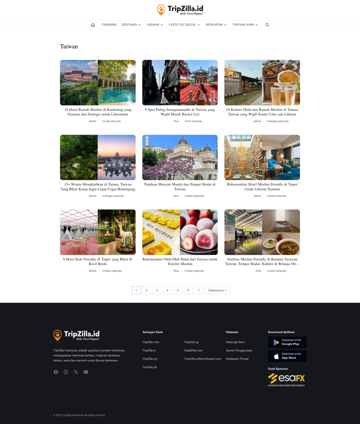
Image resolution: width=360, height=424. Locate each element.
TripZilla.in (149, 350)
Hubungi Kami (235, 342)
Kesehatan (214, 24)
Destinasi (129, 24)
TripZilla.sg (191, 342)
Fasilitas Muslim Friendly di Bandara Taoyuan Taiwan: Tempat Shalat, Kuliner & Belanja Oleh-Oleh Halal (262, 261)
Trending (109, 24)
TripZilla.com (150, 342)
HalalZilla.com (193, 350)
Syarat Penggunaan (239, 350)
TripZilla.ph (149, 367)
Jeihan (92, 121)
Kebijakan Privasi (237, 358)
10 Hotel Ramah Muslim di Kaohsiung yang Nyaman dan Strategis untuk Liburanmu (97, 111)
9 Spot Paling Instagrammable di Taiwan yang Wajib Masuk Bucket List (180, 111)
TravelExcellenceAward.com (202, 358)
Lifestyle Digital (182, 24)
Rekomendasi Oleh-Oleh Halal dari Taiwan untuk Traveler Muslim (179, 261)
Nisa (176, 121)
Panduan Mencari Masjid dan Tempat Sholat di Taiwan (179, 186)
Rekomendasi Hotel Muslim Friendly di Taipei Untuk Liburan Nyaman (262, 186)
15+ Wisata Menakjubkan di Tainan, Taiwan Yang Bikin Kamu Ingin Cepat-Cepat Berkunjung (97, 186)
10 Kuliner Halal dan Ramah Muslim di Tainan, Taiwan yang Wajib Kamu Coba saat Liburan (262, 111)
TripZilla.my (150, 358)
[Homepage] (93, 25)
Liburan (153, 24)
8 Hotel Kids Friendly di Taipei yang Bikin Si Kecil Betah (97, 261)
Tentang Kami (243, 24)
